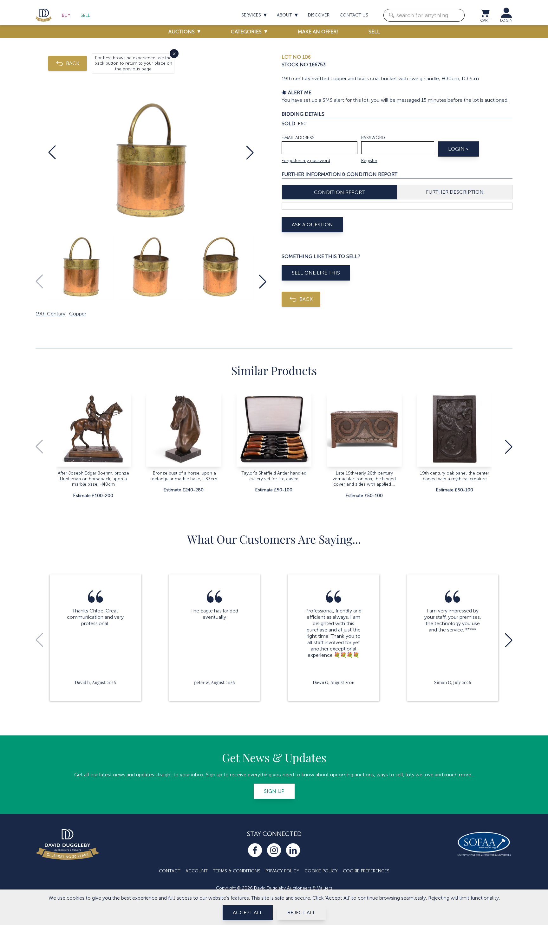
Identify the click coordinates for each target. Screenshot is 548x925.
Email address (298, 137)
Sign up (274, 791)
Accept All (248, 912)
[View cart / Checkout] (485, 13)
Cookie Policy (321, 871)
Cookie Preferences (366, 871)
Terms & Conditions (236, 871)
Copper (77, 313)
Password (373, 137)
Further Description (455, 192)
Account (197, 871)
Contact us (354, 15)
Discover (318, 15)
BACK (72, 63)
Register (369, 160)
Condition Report (339, 192)
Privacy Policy (282, 871)
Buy (66, 15)
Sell (85, 15)
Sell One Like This (316, 272)
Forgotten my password (306, 160)
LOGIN (506, 20)
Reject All (301, 912)
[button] (52, 152)
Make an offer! (318, 31)
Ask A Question (312, 224)
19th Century (50, 313)
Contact (169, 871)
